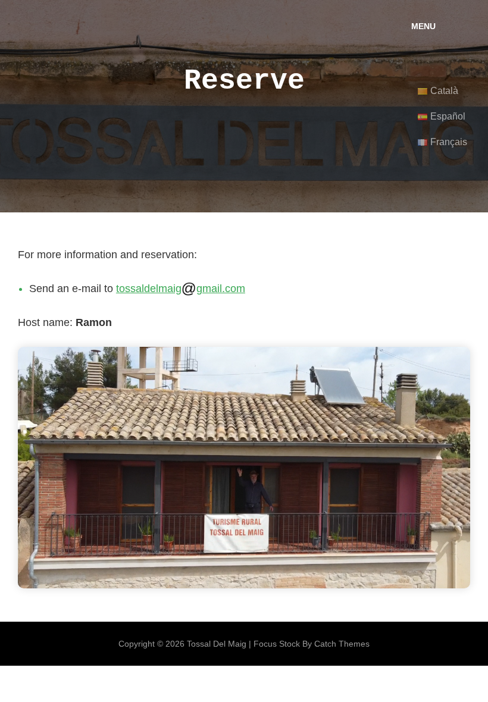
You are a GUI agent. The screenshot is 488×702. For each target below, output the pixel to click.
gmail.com (220, 288)
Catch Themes (342, 643)
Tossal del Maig (216, 643)
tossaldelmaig (149, 288)
